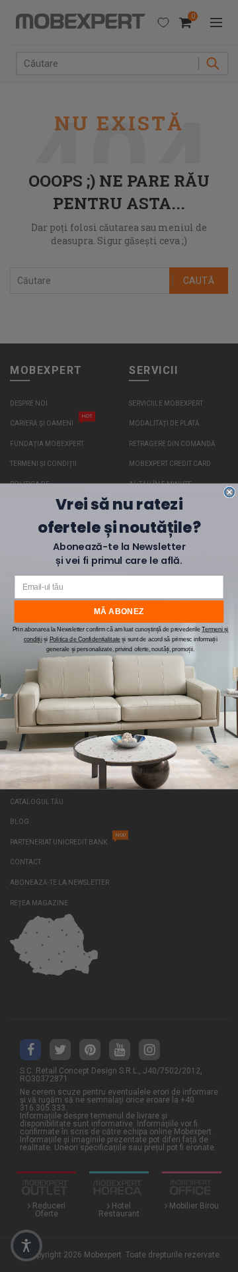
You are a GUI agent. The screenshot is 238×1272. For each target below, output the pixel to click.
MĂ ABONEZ (119, 611)
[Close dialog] (229, 491)
